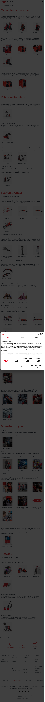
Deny (22, 366)
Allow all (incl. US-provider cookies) (35, 366)
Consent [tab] (7, 337)
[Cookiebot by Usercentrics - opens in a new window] (38, 334)
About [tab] (36, 337)
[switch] (16, 361)
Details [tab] (22, 337)
